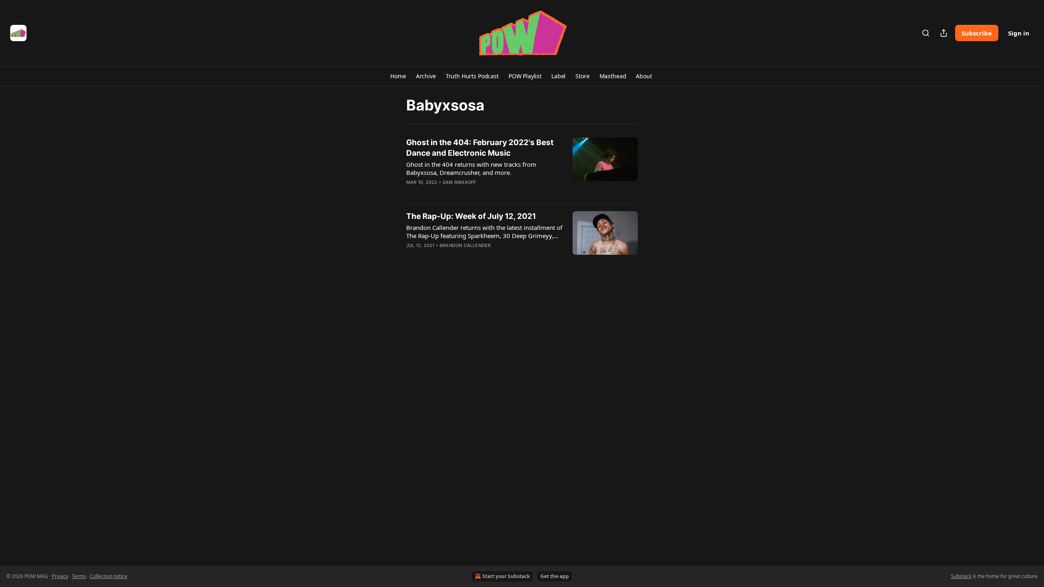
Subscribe (977, 33)
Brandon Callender (465, 245)
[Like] (411, 193)
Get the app (554, 576)
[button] (398, 76)
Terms (79, 576)
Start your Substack (506, 576)
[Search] (926, 33)
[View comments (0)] (460, 193)
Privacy (60, 576)
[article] (522, 167)
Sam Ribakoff (459, 182)
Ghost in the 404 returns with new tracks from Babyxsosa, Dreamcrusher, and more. (471, 168)
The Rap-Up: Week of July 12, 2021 (471, 216)
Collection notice (108, 576)
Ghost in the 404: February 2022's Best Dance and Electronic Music (479, 148)
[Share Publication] (944, 33)
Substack (961, 576)
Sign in (1018, 33)
